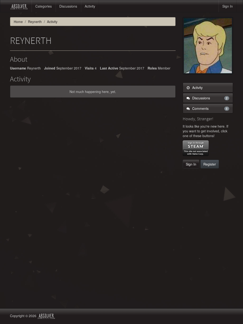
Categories (43, 6)
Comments (209, 108)
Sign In (227, 6)
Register (209, 164)
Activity (90, 6)
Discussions (68, 6)
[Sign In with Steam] (196, 148)
